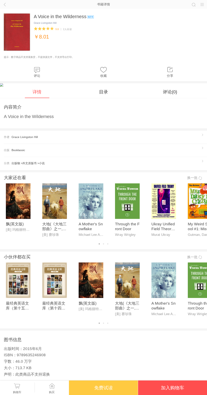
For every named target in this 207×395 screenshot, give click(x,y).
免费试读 (103, 387)
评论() (170, 91)
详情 (37, 91)
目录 (103, 91)
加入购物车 (172, 387)
